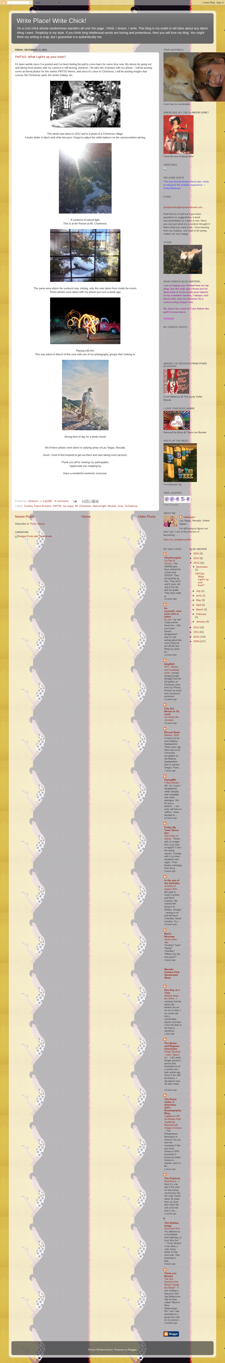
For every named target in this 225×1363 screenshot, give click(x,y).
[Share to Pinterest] (97, 501)
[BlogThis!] (87, 501)
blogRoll (169, 664)
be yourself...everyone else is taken (172, 612)
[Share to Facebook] (93, 501)
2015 (196, 553)
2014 (196, 558)
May (199, 600)
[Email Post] (74, 501)
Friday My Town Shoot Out (171, 830)
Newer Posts (24, 516)
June (199, 595)
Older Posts (147, 516)
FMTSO (57, 506)
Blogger (132, 1349)
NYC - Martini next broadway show (171, 670)
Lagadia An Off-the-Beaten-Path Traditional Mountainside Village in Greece (173, 1122)
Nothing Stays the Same (171, 997)
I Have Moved (171, 782)
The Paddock (172, 1178)
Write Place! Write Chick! (51, 20)
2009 (196, 641)
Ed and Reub (172, 732)
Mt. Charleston (83, 506)
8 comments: (62, 501)
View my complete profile (177, 539)
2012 (196, 627)
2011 (196, 632)
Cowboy (28, 506)
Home (86, 516)
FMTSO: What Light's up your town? (40, 57)
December (202, 567)
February (201, 614)
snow (120, 506)
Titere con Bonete (170, 1274)
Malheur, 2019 (171, 735)
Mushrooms (170, 1181)
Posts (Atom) (37, 523)
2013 (196, 563)
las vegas (68, 506)
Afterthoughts (172, 557)
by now (168, 619)
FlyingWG (170, 780)
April (199, 605)
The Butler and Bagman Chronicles (171, 1046)
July (198, 591)
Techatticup (131, 506)
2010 (196, 636)
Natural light (99, 506)
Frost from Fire (172, 1228)
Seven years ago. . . (170, 941)
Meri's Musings (169, 935)
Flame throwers (43, 506)
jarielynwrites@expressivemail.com (182, 207)
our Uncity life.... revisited (172, 718)
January (201, 621)
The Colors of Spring (171, 837)
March (200, 609)
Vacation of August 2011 (171, 887)
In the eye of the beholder (172, 882)
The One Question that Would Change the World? (171, 1283)
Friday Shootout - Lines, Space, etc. (172, 1054)
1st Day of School (169, 562)
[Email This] (83, 501)
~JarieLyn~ (189, 517)
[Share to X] (90, 501)
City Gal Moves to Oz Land (171, 711)
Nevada (112, 506)
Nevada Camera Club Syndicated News (172, 973)
